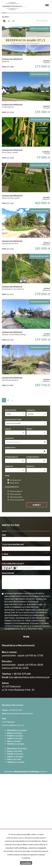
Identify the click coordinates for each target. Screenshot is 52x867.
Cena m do (30, 466)
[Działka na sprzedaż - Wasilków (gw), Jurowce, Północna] (26, 275)
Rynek (7, 475)
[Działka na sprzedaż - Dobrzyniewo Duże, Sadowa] (26, 184)
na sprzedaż (17, 748)
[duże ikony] (4, 21)
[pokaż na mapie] (13, 21)
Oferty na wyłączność (17, 500)
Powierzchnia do (32, 457)
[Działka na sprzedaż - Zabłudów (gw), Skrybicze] (26, 229)
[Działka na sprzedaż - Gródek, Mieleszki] (26, 93)
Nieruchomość (10, 410)
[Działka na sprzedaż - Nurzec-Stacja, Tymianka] (26, 138)
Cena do (29, 429)
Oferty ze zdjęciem (16, 491)
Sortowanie (42, 20)
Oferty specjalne (15, 494)
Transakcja (30, 410)
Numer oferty (10, 447)
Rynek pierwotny (15, 480)
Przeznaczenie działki (13, 419)
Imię (4, 535)
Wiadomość (8, 573)
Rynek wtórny (14, 483)
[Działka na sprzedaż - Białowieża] (26, 47)
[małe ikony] (9, 21)
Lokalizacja (9, 438)
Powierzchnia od (11, 457)
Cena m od (9, 466)
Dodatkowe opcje (12, 487)
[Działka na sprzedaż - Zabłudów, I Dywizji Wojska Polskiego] (26, 320)
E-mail (5, 554)
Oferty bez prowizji (16, 497)
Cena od (8, 429)
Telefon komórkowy (13, 544)
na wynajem (17, 730)
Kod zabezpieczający (13, 563)
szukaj (36, 504)
